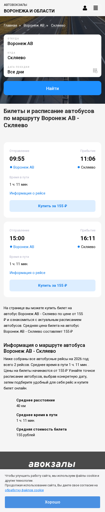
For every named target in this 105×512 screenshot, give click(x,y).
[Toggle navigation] (95, 8)
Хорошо (52, 502)
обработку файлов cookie (24, 490)
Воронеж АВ (34, 25)
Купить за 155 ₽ (52, 206)
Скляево (58, 25)
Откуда (13, 38)
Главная (10, 25)
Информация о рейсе (27, 193)
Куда (11, 53)
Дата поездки (19, 67)
